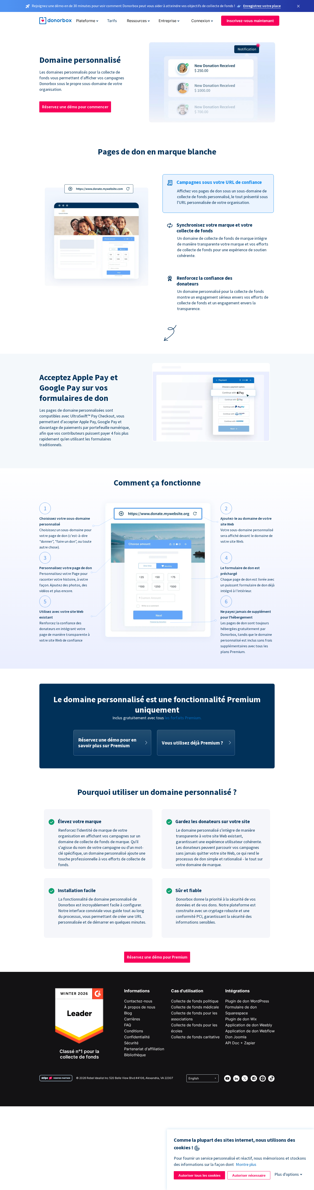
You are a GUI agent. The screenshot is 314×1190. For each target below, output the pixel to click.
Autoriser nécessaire (248, 1175)
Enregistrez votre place (262, 5)
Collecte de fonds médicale (195, 1007)
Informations (137, 990)
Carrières (132, 1019)
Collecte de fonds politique (194, 1001)
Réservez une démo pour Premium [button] (157, 957)
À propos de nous (139, 1007)
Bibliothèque (135, 1055)
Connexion (200, 20)
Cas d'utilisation (187, 990)
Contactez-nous (138, 1001)
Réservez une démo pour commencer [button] (75, 106)
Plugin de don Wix (241, 1019)
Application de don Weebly (248, 1025)
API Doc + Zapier (240, 1043)
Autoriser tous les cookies (199, 1175)
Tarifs (112, 20)
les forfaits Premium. (183, 717)
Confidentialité (137, 1037)
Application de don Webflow (250, 1031)
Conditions (133, 1031)
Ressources (137, 20)
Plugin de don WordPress (247, 1001)
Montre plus (246, 1164)
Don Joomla (235, 1037)
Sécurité (131, 1043)
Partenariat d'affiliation (144, 1049)
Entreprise (167, 20)
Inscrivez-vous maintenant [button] (250, 20)
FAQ (127, 1025)
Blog (128, 1013)
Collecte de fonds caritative (195, 1037)
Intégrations (237, 990)
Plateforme (85, 20)
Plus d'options (286, 1174)
